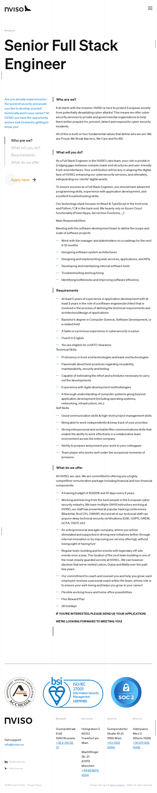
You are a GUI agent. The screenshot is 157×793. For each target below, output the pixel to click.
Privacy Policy (34, 785)
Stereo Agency (117, 785)
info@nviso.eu (14, 744)
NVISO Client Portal (15, 785)
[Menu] (150, 8)
